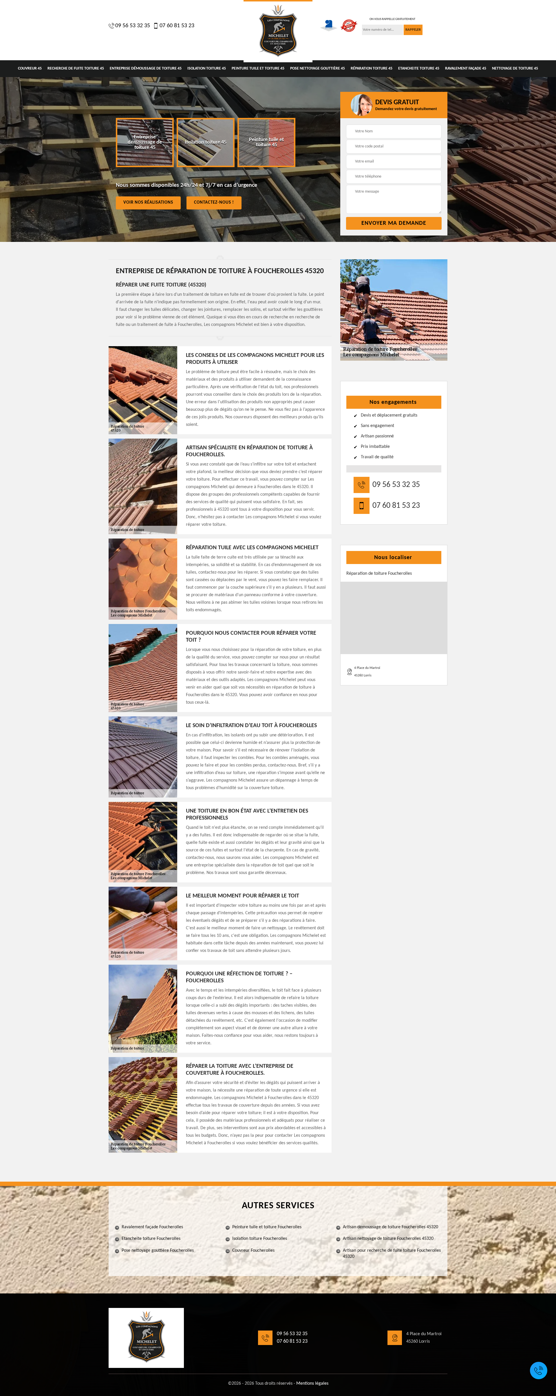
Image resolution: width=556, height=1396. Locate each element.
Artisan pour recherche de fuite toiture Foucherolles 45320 (392, 1253)
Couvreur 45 (30, 68)
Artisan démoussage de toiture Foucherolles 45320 (390, 1227)
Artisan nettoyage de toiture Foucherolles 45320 (388, 1238)
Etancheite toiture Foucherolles (151, 1238)
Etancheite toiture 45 (418, 68)
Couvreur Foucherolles (253, 1250)
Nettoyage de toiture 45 (515, 68)
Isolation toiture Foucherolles (259, 1238)
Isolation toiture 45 (206, 68)
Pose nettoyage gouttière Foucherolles (158, 1250)
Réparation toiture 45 (371, 68)
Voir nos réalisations (148, 202)
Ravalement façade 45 (465, 68)
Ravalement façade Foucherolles (152, 1227)
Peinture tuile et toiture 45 (258, 68)
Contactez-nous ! (214, 202)
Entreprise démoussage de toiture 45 (146, 68)
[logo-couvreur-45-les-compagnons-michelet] (278, 31)
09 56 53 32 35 (132, 26)
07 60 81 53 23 (177, 26)
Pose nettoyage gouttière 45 (317, 68)
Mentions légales (312, 1383)
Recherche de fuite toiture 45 (75, 68)
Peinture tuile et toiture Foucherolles (266, 1227)
